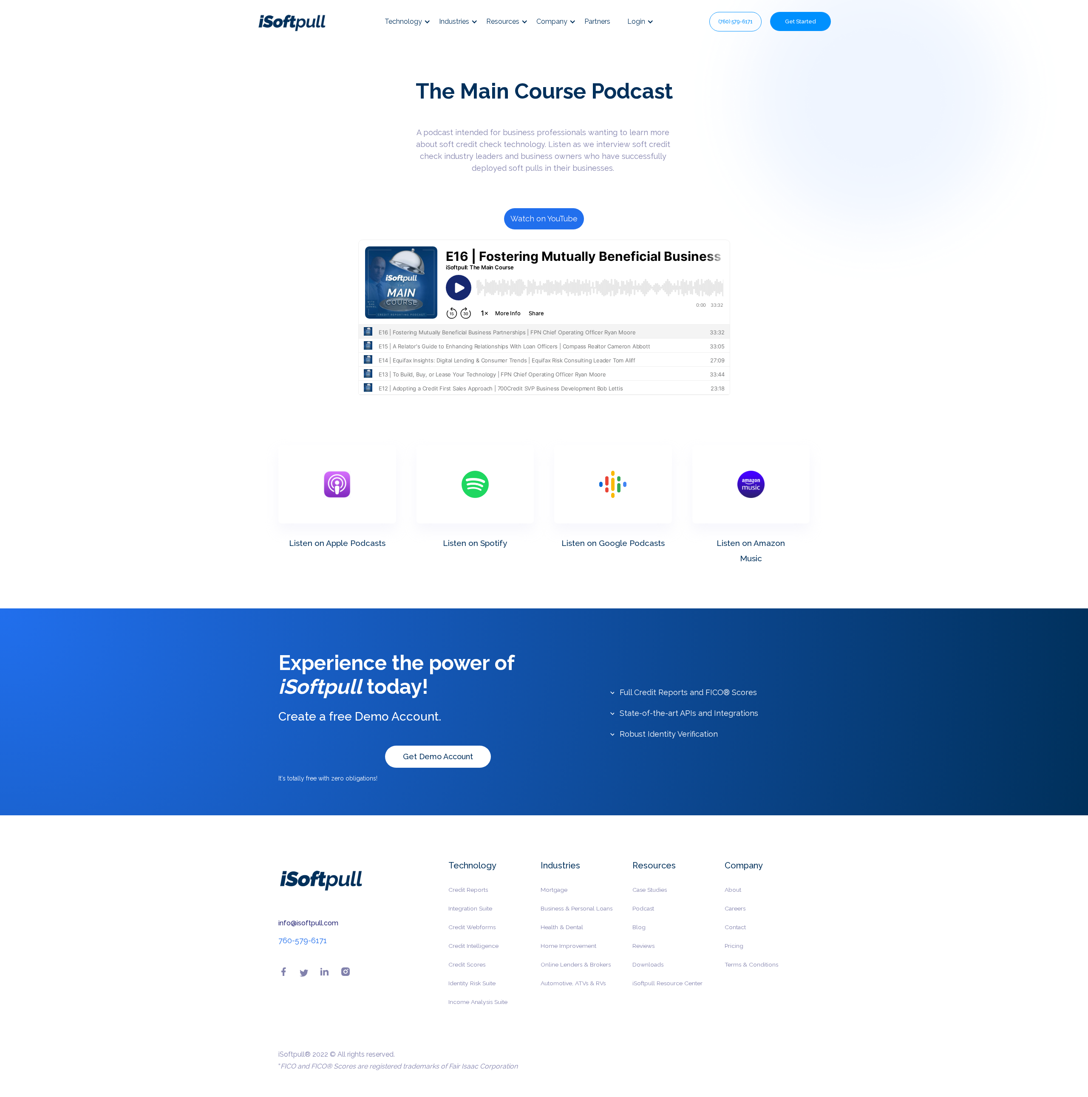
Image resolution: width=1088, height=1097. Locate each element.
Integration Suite (470, 908)
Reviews (643, 945)
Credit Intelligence (473, 945)
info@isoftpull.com (308, 923)
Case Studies (649, 889)
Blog (639, 927)
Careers (735, 908)
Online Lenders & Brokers (576, 964)
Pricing (734, 945)
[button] (412, 21)
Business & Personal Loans (576, 908)
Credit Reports (468, 889)
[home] (291, 21)
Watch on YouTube (544, 218)
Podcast (643, 908)
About (733, 889)
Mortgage (554, 889)
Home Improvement (568, 945)
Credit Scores (466, 964)
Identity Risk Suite (472, 983)
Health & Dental (562, 927)
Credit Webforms (472, 927)
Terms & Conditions (751, 964)
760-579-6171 (302, 940)
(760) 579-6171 (735, 22)
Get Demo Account (438, 756)
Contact (735, 927)
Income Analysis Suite (477, 1001)
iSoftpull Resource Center (667, 983)
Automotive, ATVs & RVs (573, 983)
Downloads (647, 964)
